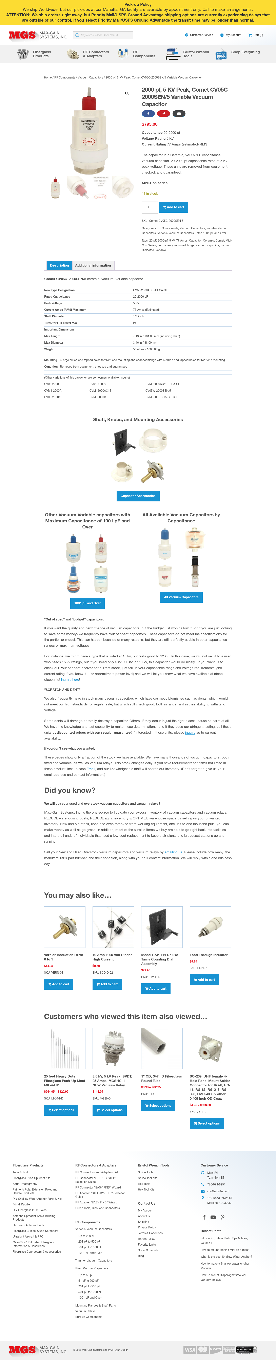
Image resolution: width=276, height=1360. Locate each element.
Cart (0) (258, 35)
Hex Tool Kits (146, 1189)
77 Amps (182, 240)
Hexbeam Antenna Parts (28, 1225)
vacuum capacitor (207, 245)
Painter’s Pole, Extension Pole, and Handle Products (35, 1191)
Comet (220, 240)
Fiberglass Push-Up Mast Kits (31, 1178)
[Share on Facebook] (148, 113)
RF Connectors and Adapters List (96, 1172)
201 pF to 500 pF (89, 1241)
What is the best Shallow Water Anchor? (226, 1256)
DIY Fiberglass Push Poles (29, 1210)
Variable (161, 250)
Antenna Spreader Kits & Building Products (34, 1218)
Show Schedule (148, 1250)
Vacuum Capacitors (90, 77)
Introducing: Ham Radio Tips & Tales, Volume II (224, 1241)
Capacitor (195, 240)
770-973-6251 (216, 1184)
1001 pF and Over (87, 603)
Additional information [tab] (93, 265)
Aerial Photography (25, 1184)
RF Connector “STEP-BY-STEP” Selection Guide (95, 1180)
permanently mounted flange (176, 245)
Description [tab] (59, 265)
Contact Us (146, 1203)
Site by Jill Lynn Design (115, 1350)
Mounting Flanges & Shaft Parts (95, 1305)
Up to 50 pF (85, 1275)
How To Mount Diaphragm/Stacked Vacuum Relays (223, 1278)
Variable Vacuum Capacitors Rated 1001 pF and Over (191, 233)
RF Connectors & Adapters (95, 1165)
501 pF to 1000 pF (90, 1247)
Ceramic (208, 240)
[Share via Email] (179, 113)
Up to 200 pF (86, 1236)
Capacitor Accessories (138, 496)
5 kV (172, 240)
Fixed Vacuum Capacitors (91, 1268)
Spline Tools (145, 1172)
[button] (127, 93)
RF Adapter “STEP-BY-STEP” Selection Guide (100, 1195)
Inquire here (70, 680)
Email (91, 769)
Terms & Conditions (150, 1233)
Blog (141, 1256)
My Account (145, 1210)
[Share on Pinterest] (163, 113)
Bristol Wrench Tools (154, 1165)
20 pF (152, 240)
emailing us (173, 852)
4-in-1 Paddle (21, 1204)
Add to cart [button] (60, 984)
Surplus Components (88, 1317)
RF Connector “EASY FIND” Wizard (98, 1187)
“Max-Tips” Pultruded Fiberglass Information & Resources (33, 1244)
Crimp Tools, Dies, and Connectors (97, 1208)
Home (48, 77)
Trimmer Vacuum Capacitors (93, 1260)
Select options (63, 1110)
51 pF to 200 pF (88, 1280)
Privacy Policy (147, 1227)
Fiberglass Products (28, 1165)
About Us (144, 1216)
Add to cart (175, 207)
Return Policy (146, 1239)
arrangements (239, 10)
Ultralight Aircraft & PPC (28, 1236)
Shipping (143, 1222)
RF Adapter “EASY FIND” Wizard (96, 1202)
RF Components (64, 77)
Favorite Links (147, 1244)
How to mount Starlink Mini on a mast (225, 1250)
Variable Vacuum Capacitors (93, 1229)
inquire (190, 732)
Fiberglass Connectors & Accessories (37, 1251)
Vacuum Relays (85, 1311)
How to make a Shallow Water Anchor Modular (225, 1266)
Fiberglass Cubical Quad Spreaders (35, 1231)
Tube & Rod (20, 1172)
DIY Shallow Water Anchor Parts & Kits (37, 1199)
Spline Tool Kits (147, 1178)
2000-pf (163, 240)
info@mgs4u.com (218, 1191)
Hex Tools (144, 1184)
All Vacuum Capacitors (181, 597)
